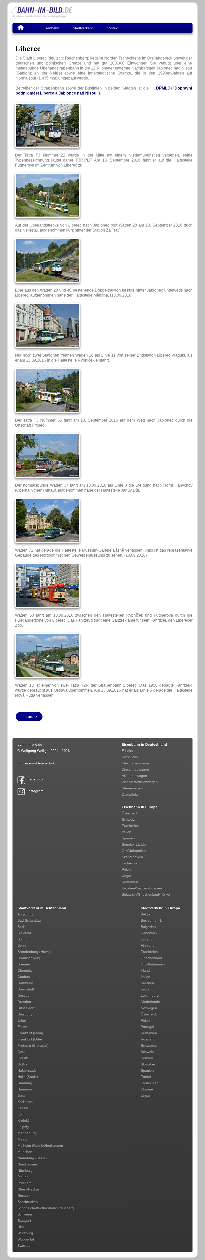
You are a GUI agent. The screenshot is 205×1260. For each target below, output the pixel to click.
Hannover (25, 1089)
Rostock (24, 1195)
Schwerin (25, 1214)
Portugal (147, 1027)
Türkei (146, 1077)
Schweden (149, 1045)
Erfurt (22, 1020)
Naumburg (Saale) (32, 1158)
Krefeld (23, 1120)
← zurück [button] (29, 716)
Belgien (146, 914)
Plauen (23, 1177)
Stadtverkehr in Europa (160, 908)
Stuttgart (24, 1220)
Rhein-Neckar (28, 1189)
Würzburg (25, 1233)
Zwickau (24, 1245)
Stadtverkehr (83, 28)
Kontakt (112, 28)
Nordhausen (27, 1164)
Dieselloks (130, 757)
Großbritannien (134, 851)
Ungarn (128, 876)
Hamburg (25, 1083)
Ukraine (147, 1089)
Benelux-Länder (134, 844)
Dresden (24, 1002)
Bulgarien (148, 927)
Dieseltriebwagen (135, 769)
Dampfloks (130, 794)
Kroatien (147, 983)
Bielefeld (24, 933)
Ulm (21, 1227)
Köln (21, 1114)
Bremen (24, 964)
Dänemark (149, 933)
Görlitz (23, 1058)
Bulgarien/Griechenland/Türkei (146, 894)
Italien (126, 832)
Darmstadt (26, 989)
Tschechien (131, 863)
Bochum (24, 939)
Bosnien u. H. (151, 920)
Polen (126, 869)
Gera (22, 1052)
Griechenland (151, 958)
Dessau (24, 995)
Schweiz (128, 819)
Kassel (23, 1108)
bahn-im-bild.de (30, 744)
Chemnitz (25, 970)
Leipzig (23, 1127)
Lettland (147, 989)
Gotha (22, 1064)
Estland (146, 939)
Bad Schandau (29, 920)
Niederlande (150, 1002)
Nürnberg (25, 1170)
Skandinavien (132, 857)
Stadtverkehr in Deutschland (42, 908)
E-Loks (127, 751)
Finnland (147, 945)
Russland (148, 1039)
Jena (21, 1095)
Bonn (22, 945)
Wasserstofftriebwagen (140, 782)
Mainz (22, 1139)
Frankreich (130, 826)
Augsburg (25, 914)
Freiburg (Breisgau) (33, 1045)
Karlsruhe (25, 1102)
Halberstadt (27, 1070)
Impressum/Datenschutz (37, 763)
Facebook (35, 779)
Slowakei (148, 1064)
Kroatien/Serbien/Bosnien (142, 888)
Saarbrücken (28, 1202)
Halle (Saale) (28, 1077)
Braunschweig (29, 958)
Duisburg (25, 1014)
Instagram (36, 791)
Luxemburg (150, 995)
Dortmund (25, 983)
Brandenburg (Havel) (34, 952)
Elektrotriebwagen (136, 763)
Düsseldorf (26, 1008)
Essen (22, 1027)
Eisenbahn (50, 28)
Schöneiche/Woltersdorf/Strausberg (46, 1208)
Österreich (130, 813)
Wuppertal (26, 1239)
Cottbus (24, 977)
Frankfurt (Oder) (31, 1039)
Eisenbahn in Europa (140, 807)
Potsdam (25, 1183)
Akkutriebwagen (134, 776)
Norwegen (149, 1008)
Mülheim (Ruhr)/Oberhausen (40, 1145)
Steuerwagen (132, 788)
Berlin (22, 927)
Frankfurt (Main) (30, 1033)
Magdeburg (27, 1133)
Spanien (128, 838)
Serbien (147, 1058)
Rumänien (130, 882)
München (25, 1152)
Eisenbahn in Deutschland (144, 744)
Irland (145, 970)
